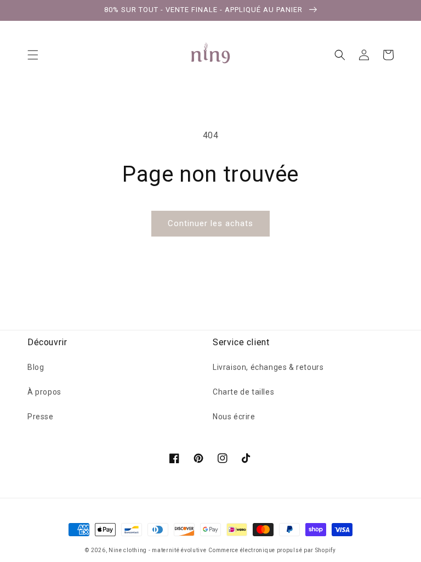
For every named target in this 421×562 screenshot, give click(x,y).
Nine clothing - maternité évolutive (158, 550)
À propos (44, 391)
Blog (35, 367)
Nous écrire (234, 416)
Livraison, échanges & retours (268, 367)
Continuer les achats (210, 223)
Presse (40, 416)
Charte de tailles (243, 391)
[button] (33, 55)
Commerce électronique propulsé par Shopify (271, 550)
